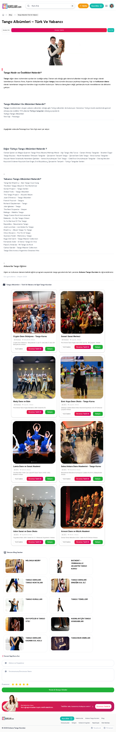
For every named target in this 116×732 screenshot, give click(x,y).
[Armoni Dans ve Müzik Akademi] (82, 515)
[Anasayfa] (3, 15)
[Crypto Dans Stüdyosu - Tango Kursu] (34, 321)
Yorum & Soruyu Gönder (58, 690)
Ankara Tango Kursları (92, 718)
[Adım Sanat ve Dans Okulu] (34, 515)
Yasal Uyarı (95, 723)
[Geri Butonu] (52, 312)
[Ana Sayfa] (13, 6)
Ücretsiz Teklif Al (35, 349)
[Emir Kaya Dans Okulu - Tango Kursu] (82, 386)
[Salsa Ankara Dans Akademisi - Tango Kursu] (82, 451)
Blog (103, 718)
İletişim (50, 349)
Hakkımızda (79, 718)
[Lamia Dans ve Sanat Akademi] (34, 451)
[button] (50, 6)
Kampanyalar (65, 723)
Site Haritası (106, 723)
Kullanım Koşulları (84, 723)
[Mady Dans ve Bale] (34, 386)
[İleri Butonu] (15, 312)
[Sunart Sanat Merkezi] (82, 321)
